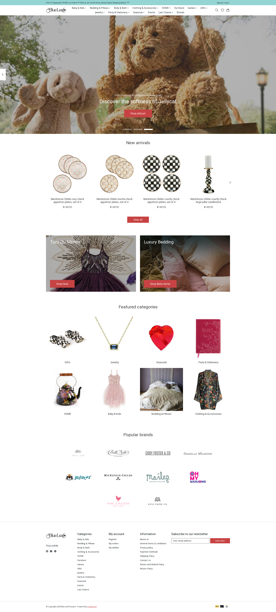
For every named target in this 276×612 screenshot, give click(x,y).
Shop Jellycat (138, 113)
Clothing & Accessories (208, 414)
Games (80, 564)
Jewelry (114, 362)
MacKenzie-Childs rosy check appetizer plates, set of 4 (67, 201)
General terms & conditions (153, 543)
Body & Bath (83, 547)
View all (138, 219)
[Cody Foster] (158, 454)
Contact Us (145, 560)
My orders (114, 543)
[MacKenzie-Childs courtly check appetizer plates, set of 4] (161, 173)
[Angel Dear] (78, 454)
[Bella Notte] (118, 454)
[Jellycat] (78, 478)
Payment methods (149, 551)
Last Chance (83, 589)
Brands (180, 12)
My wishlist (114, 547)
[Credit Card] (226, 606)
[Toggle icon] (217, 10)
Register (113, 539)
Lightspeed (92, 606)
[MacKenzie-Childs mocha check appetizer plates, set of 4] (114, 173)
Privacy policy (146, 547)
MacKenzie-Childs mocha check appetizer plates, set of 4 (115, 201)
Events (151, 12)
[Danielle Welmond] (198, 454)
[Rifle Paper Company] (158, 501)
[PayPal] (217, 606)
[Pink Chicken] (118, 501)
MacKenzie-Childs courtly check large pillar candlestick (208, 201)
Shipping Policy (147, 555)
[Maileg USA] (158, 478)
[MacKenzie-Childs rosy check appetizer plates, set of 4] (67, 173)
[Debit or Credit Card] (222, 606)
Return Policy (146, 568)
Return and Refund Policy (152, 564)
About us (144, 539)
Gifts (67, 362)
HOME (67, 414)
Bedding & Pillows (161, 414)
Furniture (179, 7)
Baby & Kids (114, 414)
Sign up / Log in (223, 2)
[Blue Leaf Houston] (56, 10)
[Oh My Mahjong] (198, 478)
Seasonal (161, 362)
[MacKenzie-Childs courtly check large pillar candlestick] (208, 173)
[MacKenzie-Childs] (118, 478)
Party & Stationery (208, 362)
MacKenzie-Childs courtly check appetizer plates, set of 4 (161, 201)
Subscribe (220, 540)
